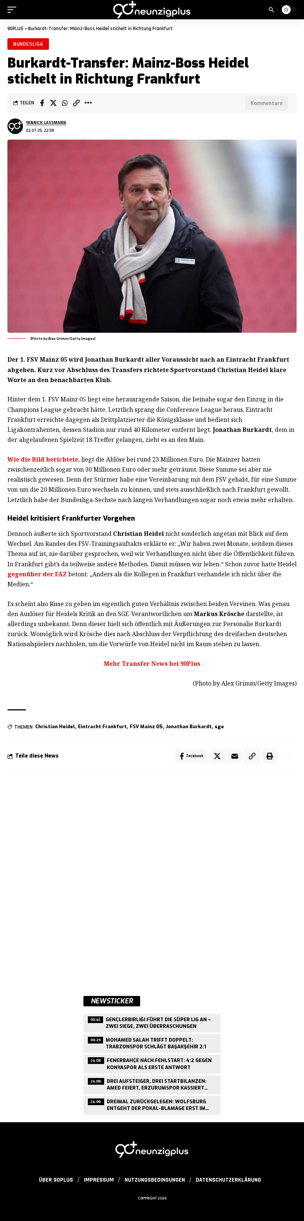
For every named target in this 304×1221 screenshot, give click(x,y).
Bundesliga (28, 44)
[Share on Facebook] (42, 103)
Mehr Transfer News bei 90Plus (152, 664)
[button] (13, 10)
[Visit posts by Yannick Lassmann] (15, 126)
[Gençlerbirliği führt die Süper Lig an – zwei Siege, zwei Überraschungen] (152, 1022)
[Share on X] (53, 103)
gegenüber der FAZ (37, 574)
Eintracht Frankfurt (102, 726)
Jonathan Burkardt (189, 726)
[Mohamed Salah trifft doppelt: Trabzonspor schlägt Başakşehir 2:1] (152, 1042)
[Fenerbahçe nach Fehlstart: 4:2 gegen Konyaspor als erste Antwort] (152, 1063)
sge (219, 726)
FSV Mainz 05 (146, 726)
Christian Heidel (55, 726)
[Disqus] (152, 875)
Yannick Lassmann (46, 122)
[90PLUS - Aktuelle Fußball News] (152, 9)
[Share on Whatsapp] (65, 103)
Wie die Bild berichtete (42, 459)
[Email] (234, 756)
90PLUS (15, 28)
